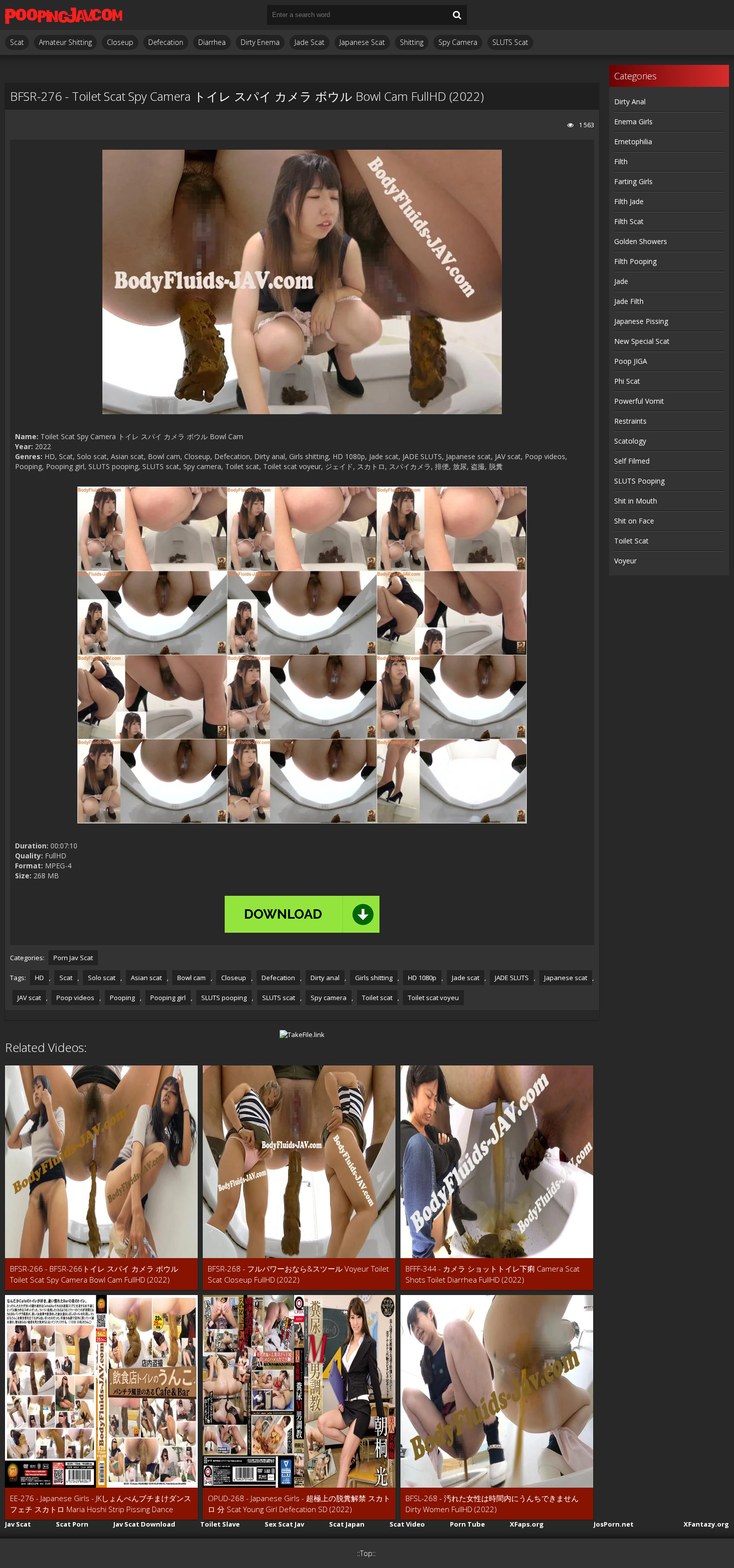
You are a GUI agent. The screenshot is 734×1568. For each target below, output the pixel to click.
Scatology (630, 441)
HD (39, 977)
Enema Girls (633, 121)
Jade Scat (310, 42)
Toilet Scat (631, 540)
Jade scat (465, 977)
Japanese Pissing (641, 321)
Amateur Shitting (65, 42)
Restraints (630, 421)
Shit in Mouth (635, 501)
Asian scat (146, 977)
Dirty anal (325, 977)
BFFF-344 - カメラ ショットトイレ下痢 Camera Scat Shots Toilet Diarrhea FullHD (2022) (492, 1274)
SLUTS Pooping (639, 481)
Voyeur (625, 560)
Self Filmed (632, 461)
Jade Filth (629, 301)
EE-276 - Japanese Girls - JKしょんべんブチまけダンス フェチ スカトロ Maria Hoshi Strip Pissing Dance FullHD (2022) (100, 1504)
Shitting (411, 42)
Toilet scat (377, 997)
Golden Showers (640, 241)
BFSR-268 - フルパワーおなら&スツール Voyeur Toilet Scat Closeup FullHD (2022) (298, 1274)
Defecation (165, 42)
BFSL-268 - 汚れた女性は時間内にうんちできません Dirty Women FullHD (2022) (492, 1503)
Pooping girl (168, 997)
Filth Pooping (635, 261)
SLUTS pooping (224, 997)
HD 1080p (422, 977)
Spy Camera (457, 42)
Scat (17, 42)
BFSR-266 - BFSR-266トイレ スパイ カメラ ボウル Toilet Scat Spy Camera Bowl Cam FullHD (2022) (94, 1274)
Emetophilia (633, 141)
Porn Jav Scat (73, 957)
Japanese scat (565, 977)
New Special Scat (642, 341)
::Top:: (366, 1553)
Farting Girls (633, 181)
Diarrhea (212, 42)
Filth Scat (629, 221)
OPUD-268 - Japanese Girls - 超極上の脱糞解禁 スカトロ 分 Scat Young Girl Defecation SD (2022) (299, 1503)
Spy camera (329, 997)
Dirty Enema (260, 42)
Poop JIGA (630, 361)
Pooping (122, 997)
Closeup (120, 42)
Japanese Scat (362, 42)
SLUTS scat (278, 997)
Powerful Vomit (639, 401)
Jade (621, 281)
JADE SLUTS (512, 977)
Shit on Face (634, 520)
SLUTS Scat (510, 42)
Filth (621, 161)
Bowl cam (191, 977)
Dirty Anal (630, 101)
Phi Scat (627, 381)
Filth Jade (629, 201)
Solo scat (101, 977)
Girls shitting (373, 977)
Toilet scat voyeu (433, 997)
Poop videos (75, 997)
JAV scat (29, 997)
